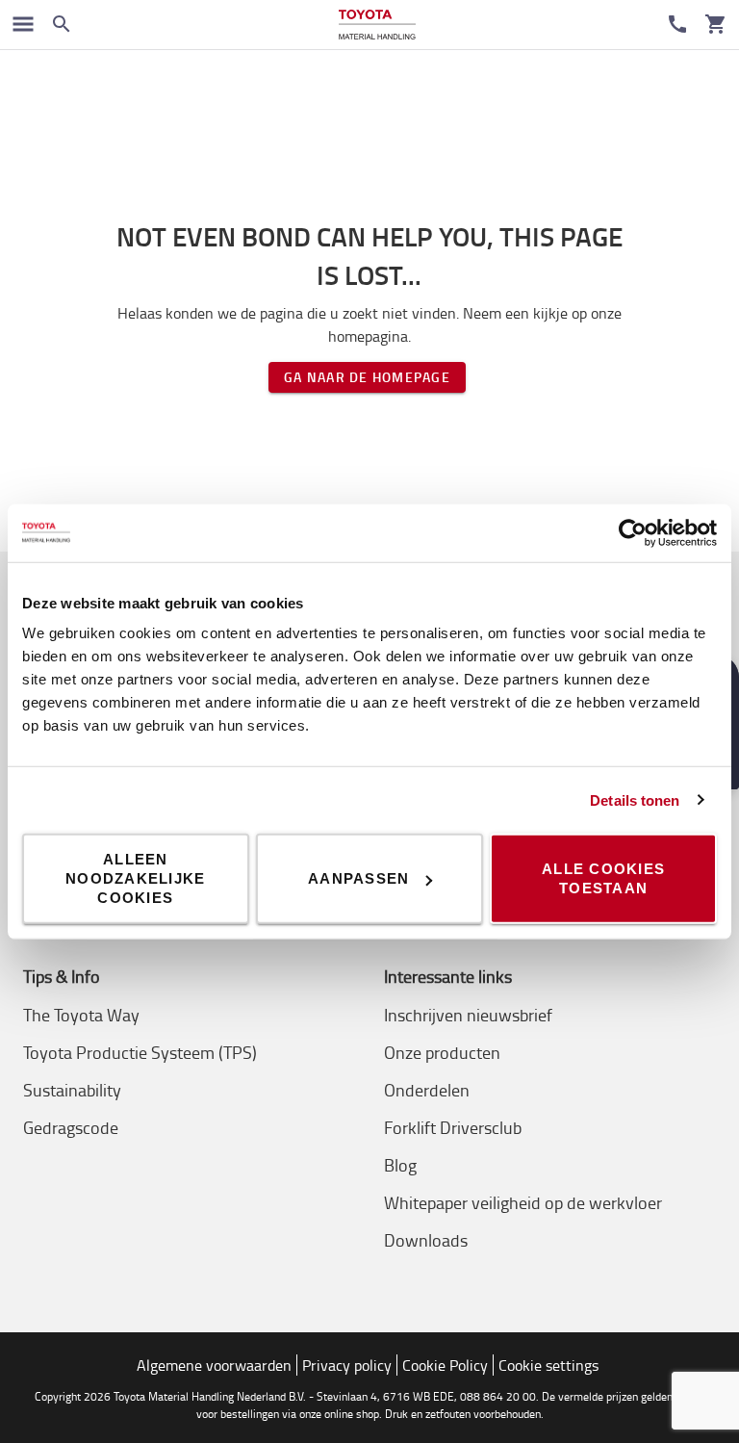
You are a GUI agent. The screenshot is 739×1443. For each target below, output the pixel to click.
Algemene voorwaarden (214, 1365)
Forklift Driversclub (453, 1127)
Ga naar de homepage (367, 377)
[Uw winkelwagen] (716, 24)
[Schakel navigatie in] (23, 24)
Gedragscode (70, 1127)
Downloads (426, 1239)
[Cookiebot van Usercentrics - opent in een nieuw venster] (632, 532)
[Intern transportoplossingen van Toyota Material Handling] (377, 24)
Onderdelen (427, 1089)
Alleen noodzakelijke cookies (135, 878)
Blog (400, 1164)
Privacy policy (347, 1365)
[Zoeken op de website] (61, 24)
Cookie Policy (445, 1365)
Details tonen (634, 799)
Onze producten (442, 1052)
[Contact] (677, 24)
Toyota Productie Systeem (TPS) (140, 1052)
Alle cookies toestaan (603, 878)
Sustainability (72, 1089)
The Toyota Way (81, 1014)
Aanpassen (358, 878)
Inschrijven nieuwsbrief (468, 1014)
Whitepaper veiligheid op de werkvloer (523, 1202)
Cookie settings (548, 1365)
